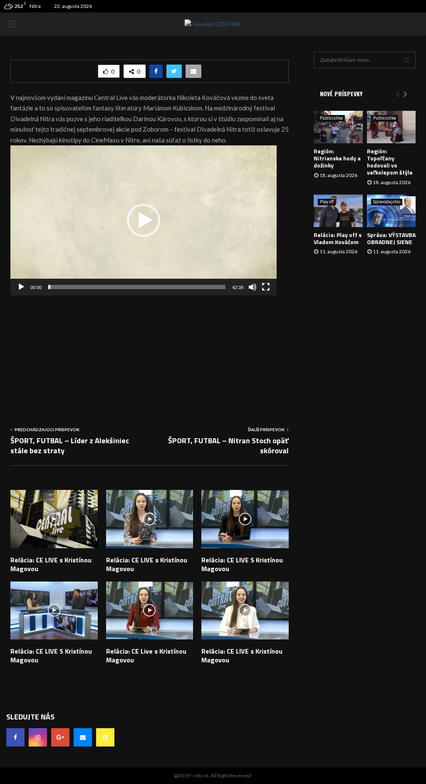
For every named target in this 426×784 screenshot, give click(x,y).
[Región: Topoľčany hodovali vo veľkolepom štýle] (391, 127)
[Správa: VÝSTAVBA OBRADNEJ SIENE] (391, 211)
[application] (143, 220)
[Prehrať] (21, 287)
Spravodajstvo (386, 202)
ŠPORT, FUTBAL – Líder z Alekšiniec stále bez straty (69, 445)
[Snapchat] (105, 737)
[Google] (60, 737)
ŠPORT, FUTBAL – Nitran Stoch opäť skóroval (228, 445)
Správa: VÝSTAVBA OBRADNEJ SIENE (391, 238)
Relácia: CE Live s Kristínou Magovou (146, 655)
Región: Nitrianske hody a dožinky (337, 158)
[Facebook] (15, 737)
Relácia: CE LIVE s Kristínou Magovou (51, 564)
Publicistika (331, 118)
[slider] (136, 287)
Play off (327, 202)
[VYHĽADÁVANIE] (407, 60)
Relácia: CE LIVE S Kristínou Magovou (242, 564)
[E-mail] (83, 737)
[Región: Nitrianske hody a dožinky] (338, 127)
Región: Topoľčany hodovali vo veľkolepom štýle (390, 161)
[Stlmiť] (252, 287)
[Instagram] (38, 737)
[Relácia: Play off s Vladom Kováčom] (338, 211)
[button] (143, 220)
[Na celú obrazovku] (266, 287)
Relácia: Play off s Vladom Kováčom (338, 238)
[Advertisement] (149, 353)
